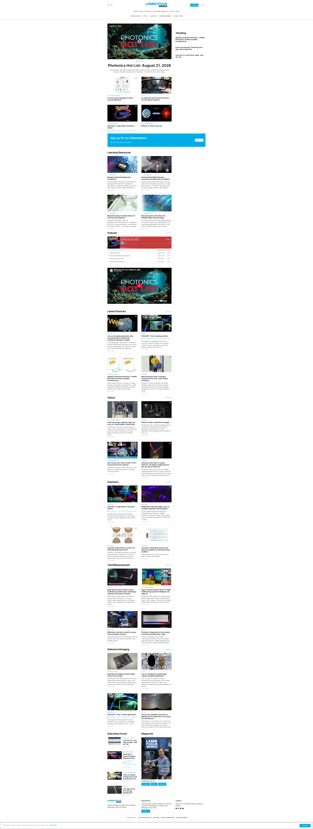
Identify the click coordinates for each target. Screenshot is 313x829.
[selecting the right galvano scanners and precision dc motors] (156, 164)
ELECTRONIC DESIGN (181, 817)
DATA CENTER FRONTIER (144, 817)
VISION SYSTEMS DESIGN (167, 817)
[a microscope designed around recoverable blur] (122, 85)
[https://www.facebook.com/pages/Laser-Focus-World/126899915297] (176, 808)
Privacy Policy (53, 825)
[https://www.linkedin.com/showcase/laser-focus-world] (181, 808)
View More (168, 233)
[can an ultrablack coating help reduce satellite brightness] (156, 661)
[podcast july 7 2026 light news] (122, 701)
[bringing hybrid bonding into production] (122, 164)
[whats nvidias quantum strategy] (156, 409)
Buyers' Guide (178, 16)
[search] (112, 5)
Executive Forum (112, 123)
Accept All (305, 825)
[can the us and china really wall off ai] (114, 741)
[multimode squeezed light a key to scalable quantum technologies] (156, 494)
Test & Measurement (113, 420)
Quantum (153, 16)
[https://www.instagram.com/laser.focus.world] (178, 808)
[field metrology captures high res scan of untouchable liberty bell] (122, 409)
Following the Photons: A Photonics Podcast (123, 130)
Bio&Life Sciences (112, 671)
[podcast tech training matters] (156, 323)
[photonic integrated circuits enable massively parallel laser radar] (156, 619)
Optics (145, 16)
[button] (108, 5)
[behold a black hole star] (156, 113)
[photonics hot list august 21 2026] (139, 41)
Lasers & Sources (112, 374)
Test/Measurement (165, 16)
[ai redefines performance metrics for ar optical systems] (156, 85)
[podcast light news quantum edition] (122, 494)
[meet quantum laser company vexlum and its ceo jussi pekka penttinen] (156, 363)
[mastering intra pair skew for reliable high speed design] (156, 203)
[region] (156, 825)
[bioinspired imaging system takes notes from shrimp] (122, 661)
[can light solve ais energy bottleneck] (114, 790)
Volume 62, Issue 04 (148, 781)
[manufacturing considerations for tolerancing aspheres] (122, 203)
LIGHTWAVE (156, 817)
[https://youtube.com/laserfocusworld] (183, 808)
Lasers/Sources (135, 16)
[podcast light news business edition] (122, 113)
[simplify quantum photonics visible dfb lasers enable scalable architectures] (122, 363)
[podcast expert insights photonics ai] (114, 755)
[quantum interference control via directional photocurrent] (122, 535)
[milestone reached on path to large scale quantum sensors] (122, 619)
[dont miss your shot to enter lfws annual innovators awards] (122, 450)
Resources (139, 61)
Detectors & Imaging (113, 95)
